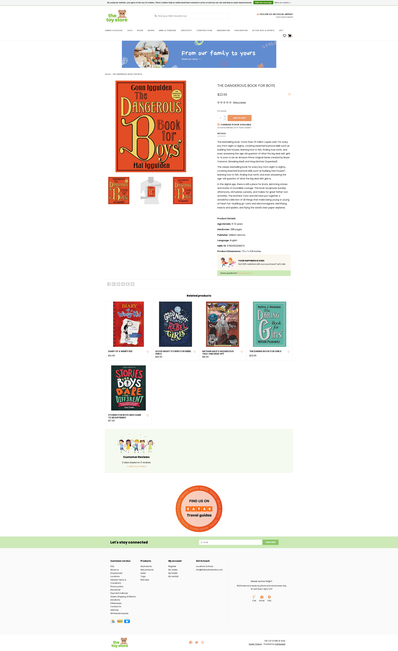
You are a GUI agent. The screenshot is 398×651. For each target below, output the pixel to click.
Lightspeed (280, 644)
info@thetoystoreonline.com (209, 569)
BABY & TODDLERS (167, 30)
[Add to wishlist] (289, 94)
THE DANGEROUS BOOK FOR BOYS (127, 74)
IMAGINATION (223, 30)
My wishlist (173, 576)
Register (172, 566)
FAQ (112, 566)
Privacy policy (116, 586)
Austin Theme (255, 644)
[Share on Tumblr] (128, 284)
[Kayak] (199, 508)
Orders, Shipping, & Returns (123, 596)
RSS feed (145, 579)
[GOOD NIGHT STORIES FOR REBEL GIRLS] (175, 324)
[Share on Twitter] (132, 284)
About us (114, 569)
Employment (116, 573)
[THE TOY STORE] (126, 16)
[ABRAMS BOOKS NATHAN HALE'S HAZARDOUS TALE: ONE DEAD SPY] (222, 324)
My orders (173, 569)
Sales (143, 573)
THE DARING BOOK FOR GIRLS (265, 351)
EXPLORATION (241, 30)
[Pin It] (118, 284)
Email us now (244, 273)
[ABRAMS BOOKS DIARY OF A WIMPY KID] (128, 324)
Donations (115, 600)
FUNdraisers (116, 603)
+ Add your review (136, 466)
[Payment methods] (113, 622)
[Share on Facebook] (109, 284)
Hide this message (263, 3)
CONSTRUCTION (204, 30)
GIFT (281, 30)
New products (147, 569)
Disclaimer (115, 589)
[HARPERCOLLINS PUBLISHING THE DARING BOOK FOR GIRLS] (269, 324)
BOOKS (151, 30)
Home (107, 74)
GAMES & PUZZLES (114, 30)
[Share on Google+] (114, 284)
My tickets (173, 573)
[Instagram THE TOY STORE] (202, 642)
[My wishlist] (284, 36)
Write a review (239, 102)
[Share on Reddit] (123, 284)
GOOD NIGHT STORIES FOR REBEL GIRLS (173, 352)
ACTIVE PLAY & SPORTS (263, 30)
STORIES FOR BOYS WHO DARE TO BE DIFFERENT (124, 416)
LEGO (129, 30)
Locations (115, 576)
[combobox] (191, 16)
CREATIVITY (186, 30)
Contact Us (115, 606)
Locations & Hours (204, 566)
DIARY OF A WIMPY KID (120, 351)
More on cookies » (283, 3)
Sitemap (114, 610)
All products (146, 566)
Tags (143, 576)
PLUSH (140, 30)
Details (221, 133)
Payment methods (119, 593)
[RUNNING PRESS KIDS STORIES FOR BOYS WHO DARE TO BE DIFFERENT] (128, 388)
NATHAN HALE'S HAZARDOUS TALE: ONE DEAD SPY (218, 352)
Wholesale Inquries (119, 613)
